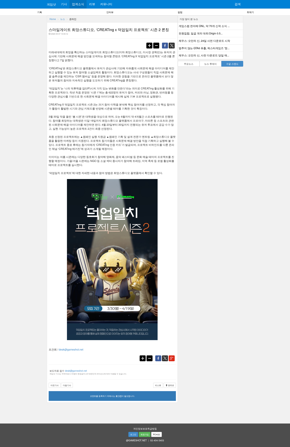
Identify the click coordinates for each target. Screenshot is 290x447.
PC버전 (156, 434)
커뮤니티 (106, 4)
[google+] (172, 356)
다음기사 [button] (67, 385)
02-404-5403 (157, 440)
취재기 (250, 12)
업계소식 (78, 4)
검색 (238, 4)
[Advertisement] (145, 411)
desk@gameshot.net (71, 349)
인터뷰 (109, 12)
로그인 (133, 434)
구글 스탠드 (232, 63)
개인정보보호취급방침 (145, 428)
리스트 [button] (158, 385)
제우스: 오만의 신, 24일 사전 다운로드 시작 (204, 41)
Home (53, 19)
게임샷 (51, 4)
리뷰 (92, 4)
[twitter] (172, 43)
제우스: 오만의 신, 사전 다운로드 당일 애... (204, 55)
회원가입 (145, 434)
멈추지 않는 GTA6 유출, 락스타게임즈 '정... (204, 48)
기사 (64, 4)
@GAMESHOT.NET (136, 440)
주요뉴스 (188, 63)
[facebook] (165, 43)
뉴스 (62, 19)
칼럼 (180, 12)
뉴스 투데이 (210, 63)
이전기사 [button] (55, 385)
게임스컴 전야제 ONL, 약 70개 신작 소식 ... (204, 26)
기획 (39, 12)
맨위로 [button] (170, 385)
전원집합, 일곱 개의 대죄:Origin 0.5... (201, 33)
